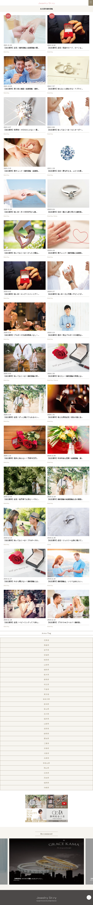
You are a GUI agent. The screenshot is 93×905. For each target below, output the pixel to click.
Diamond (56, 380)
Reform (55, 216)
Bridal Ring (6, 52)
